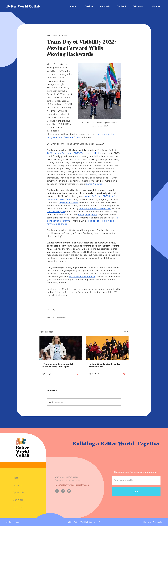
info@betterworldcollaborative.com (72, 484)
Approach (18, 492)
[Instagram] (63, 491)
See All (126, 331)
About (16, 477)
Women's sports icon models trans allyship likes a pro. (58, 365)
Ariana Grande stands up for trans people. (104, 365)
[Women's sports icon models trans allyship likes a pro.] (60, 348)
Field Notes (19, 507)
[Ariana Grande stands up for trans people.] (107, 348)
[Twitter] (69, 491)
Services (17, 485)
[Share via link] (60, 310)
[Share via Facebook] (48, 310)
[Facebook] (57, 491)
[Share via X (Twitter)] (54, 310)
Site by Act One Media (152, 522)
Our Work (18, 499)
